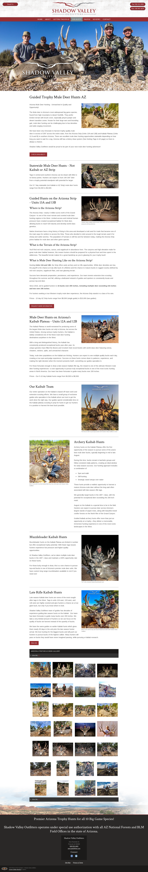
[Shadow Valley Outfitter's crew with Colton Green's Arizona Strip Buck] (85, 708)
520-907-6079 (137, 8)
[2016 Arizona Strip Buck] (107, 767)
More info (34, 643)
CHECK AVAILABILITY (38, 154)
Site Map (67, 862)
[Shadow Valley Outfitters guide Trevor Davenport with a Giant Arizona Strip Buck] (85, 728)
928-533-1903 (138, 4)
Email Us (10, 4)
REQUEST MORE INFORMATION (41, 306)
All (39, 655)
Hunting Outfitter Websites (15, 869)
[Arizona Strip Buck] (40, 767)
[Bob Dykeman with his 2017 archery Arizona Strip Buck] (85, 688)
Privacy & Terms (78, 862)
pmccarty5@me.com (74, 848)
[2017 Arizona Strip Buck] (63, 767)
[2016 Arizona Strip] (85, 787)
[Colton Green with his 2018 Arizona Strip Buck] (40, 708)
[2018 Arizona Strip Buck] (107, 708)
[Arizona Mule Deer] (85, 767)
